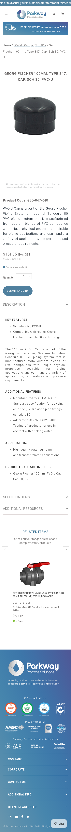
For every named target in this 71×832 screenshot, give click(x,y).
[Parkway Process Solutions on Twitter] (29, 816)
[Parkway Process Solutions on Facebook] (23, 816)
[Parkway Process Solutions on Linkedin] (10, 816)
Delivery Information (53, 31)
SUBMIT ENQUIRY (18, 291)
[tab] (35, 304)
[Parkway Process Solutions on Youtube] (17, 816)
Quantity (8, 277)
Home (7, 45)
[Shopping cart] (63, 14)
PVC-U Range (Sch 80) (30, 45)
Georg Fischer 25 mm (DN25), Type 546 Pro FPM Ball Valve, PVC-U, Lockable (38, 594)
